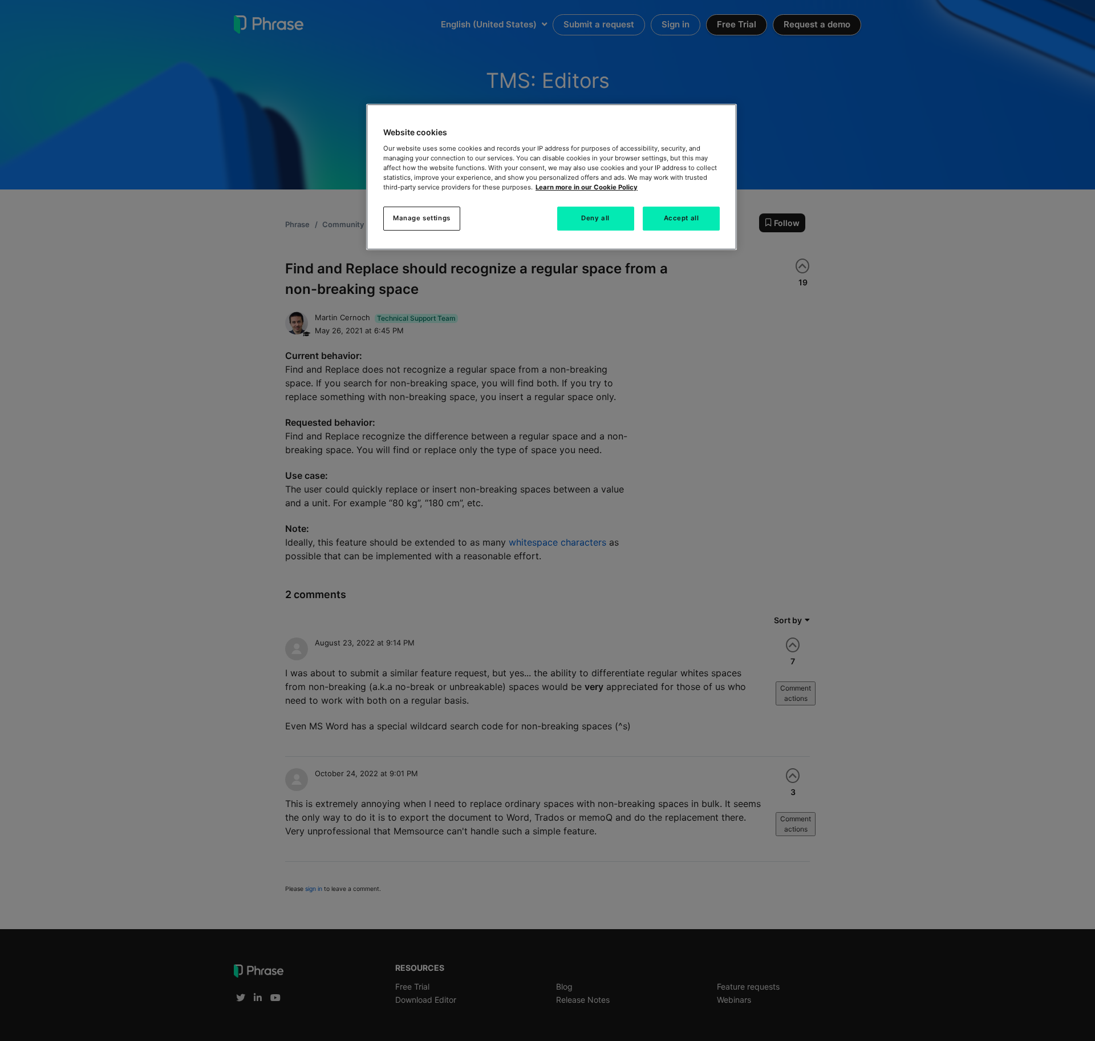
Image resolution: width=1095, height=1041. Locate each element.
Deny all (595, 218)
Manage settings (422, 218)
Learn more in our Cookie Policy (587, 187)
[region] (551, 177)
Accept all (681, 218)
